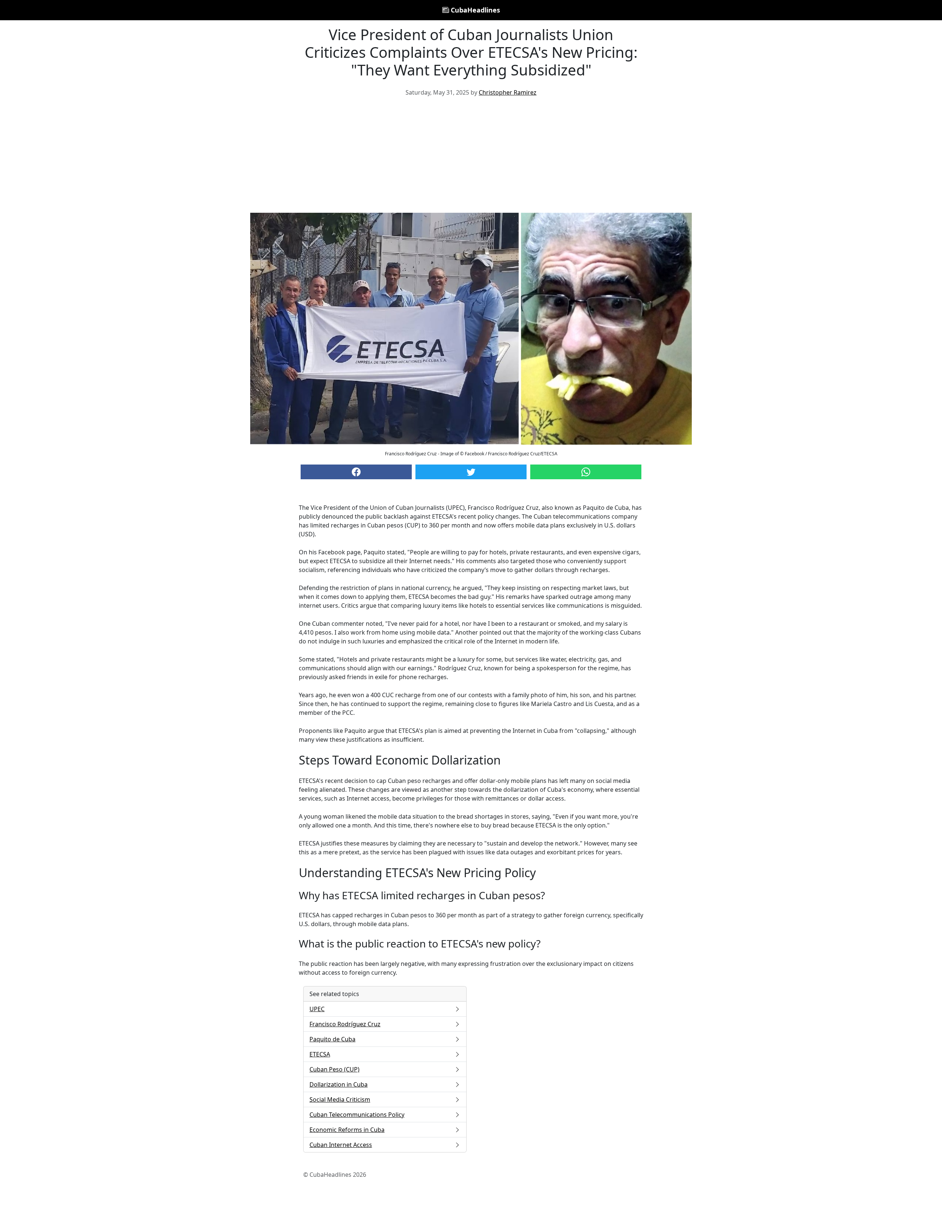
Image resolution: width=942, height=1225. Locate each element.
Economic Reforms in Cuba (347, 1130)
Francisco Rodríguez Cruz (344, 1024)
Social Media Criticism (339, 1099)
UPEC (317, 1009)
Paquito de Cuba (332, 1039)
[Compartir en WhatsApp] (585, 472)
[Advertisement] (471, 157)
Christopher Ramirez (507, 92)
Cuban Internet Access (340, 1145)
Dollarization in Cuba (338, 1084)
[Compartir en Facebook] (356, 472)
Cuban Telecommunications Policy (356, 1115)
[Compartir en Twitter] (471, 472)
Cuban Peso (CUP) (334, 1069)
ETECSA (319, 1054)
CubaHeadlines (474, 10)
